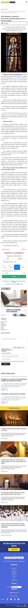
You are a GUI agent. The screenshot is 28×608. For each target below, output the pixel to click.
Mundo (2, 327)
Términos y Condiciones (22, 606)
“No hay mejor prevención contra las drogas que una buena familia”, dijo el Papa (13, 493)
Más (3, 389)
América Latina (4, 321)
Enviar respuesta (17, 347)
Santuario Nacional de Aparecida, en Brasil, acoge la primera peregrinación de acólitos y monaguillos (13, 525)
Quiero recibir (14, 549)
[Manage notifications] (25, 605)
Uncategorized (4, 329)
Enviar (5, 364)
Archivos (9, 587)
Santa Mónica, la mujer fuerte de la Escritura (13, 394)
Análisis (2, 323)
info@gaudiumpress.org (14, 592)
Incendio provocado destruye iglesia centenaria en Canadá (14, 429)
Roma (2, 328)
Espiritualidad (4, 9)
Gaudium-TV (3, 325)
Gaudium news (4, 11)
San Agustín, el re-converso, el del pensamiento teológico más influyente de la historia (14, 380)
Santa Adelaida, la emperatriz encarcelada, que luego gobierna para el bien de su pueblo (13, 18)
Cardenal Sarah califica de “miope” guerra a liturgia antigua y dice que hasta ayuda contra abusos (13, 461)
